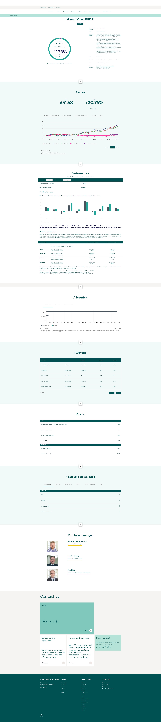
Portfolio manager (107, 11)
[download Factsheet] (119, 500)
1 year (105, 147)
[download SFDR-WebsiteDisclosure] (119, 512)
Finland (83, 688)
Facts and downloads (93, 11)
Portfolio (80, 11)
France (83, 690)
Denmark (84, 682)
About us (63, 686)
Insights (63, 688)
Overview (51, 11)
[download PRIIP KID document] (119, 506)
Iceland (83, 694)
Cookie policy (105, 682)
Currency (101, 360)
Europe (83, 686)
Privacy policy (105, 684)
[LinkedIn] (41, 715)
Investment (63, 684)
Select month (58, 179)
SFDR (62, 692)
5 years (112, 147)
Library (62, 690)
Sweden (83, 706)
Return (59, 11)
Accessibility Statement (108, 688)
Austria (83, 710)
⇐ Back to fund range (13, 15)
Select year (42, 179)
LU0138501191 (58, 7)
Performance (66, 11)
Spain (83, 704)
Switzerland (84, 702)
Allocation (73, 11)
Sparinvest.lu (43, 7)
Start (117, 147)
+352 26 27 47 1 (103, 647)
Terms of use (105, 686)
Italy (83, 696)
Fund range (50, 7)
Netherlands (85, 692)
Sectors (83, 360)
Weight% (114, 360)
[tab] (52, 115)
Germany (84, 708)
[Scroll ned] (80, 81)
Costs (85, 11)
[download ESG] (119, 494)
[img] (80, 133)
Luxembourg (85, 698)
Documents (80, 23)
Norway (83, 700)
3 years (108, 147)
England (84, 684)
